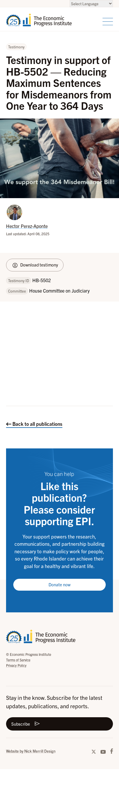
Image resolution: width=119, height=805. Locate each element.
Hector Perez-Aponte (27, 226)
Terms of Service (18, 660)
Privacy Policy (16, 665)
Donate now (59, 584)
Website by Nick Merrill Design (30, 751)
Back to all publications (36, 424)
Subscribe (20, 723)
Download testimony (39, 264)
